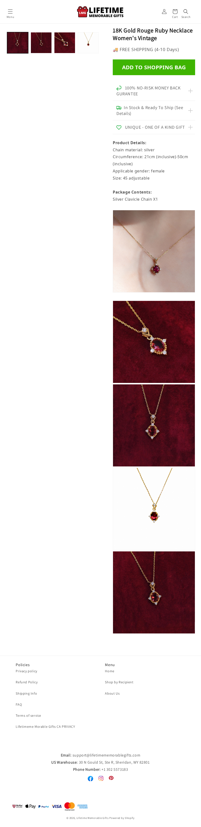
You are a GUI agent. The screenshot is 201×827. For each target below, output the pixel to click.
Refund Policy (27, 682)
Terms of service (28, 715)
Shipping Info (26, 693)
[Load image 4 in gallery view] (88, 42)
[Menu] (10, 11)
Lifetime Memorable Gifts (92, 818)
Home (109, 671)
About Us (112, 693)
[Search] (185, 11)
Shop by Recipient (119, 682)
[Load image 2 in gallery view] (41, 42)
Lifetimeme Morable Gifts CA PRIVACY (45, 726)
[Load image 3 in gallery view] (64, 42)
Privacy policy (26, 671)
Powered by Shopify (122, 818)
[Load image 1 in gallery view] (17, 42)
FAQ (19, 704)
